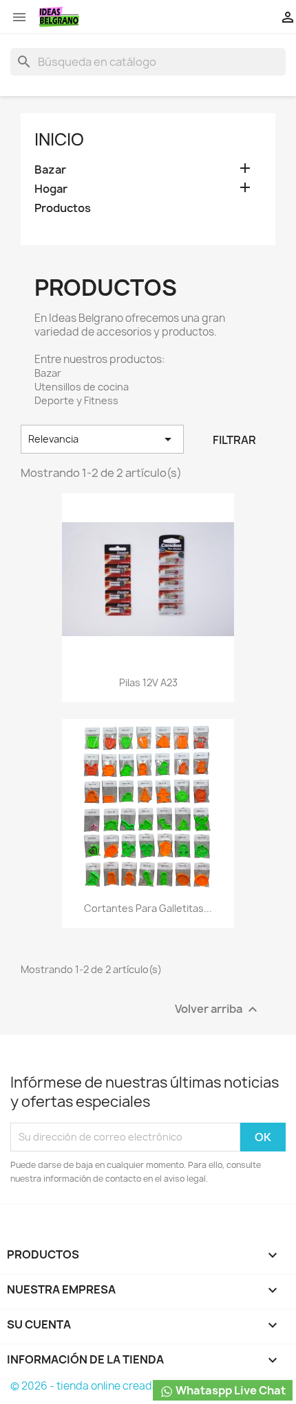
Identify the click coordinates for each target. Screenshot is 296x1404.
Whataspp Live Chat (229, 1390)
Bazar (50, 170)
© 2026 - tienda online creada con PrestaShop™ (129, 1386)
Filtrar (234, 439)
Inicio (59, 139)
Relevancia (102, 439)
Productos (62, 208)
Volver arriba (218, 1009)
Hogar (50, 189)
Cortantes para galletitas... (148, 908)
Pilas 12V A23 (148, 682)
